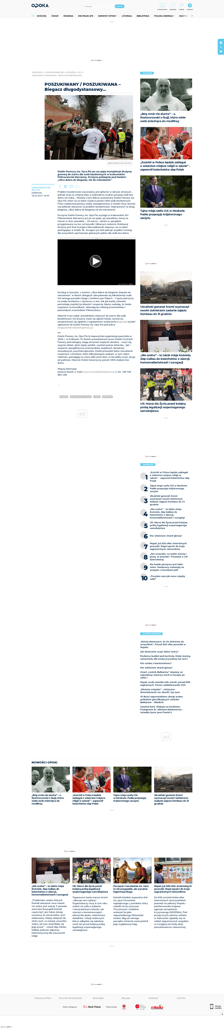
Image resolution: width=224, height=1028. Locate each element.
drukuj (72, 186)
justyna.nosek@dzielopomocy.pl (99, 371)
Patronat (153, 998)
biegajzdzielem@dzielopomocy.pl (75, 327)
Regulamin (98, 998)
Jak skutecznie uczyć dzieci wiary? (159, 651)
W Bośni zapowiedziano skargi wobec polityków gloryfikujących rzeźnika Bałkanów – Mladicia (161, 699)
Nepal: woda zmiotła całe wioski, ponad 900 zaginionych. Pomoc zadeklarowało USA (165, 683)
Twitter (66, 186)
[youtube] (220, 51)
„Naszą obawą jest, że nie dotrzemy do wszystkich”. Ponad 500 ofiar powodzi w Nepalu (163, 644)
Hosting (181, 998)
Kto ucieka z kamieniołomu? (156, 663)
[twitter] (220, 47)
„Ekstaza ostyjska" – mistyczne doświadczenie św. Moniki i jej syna (160, 691)
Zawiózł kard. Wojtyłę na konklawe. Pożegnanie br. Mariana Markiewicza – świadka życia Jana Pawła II (161, 709)
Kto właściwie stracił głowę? (156, 667)
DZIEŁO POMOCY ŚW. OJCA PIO (81, 397)
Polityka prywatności (70, 998)
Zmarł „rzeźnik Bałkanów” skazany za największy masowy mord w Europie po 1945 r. (162, 675)
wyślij (78, 186)
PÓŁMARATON (107, 397)
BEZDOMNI (64, 397)
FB (60, 186)
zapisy (121, 321)
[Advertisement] (112, 41)
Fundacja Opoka (42, 998)
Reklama (125, 998)
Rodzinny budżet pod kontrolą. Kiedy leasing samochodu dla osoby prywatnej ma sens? (165, 657)
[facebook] (220, 42)
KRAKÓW (97, 397)
